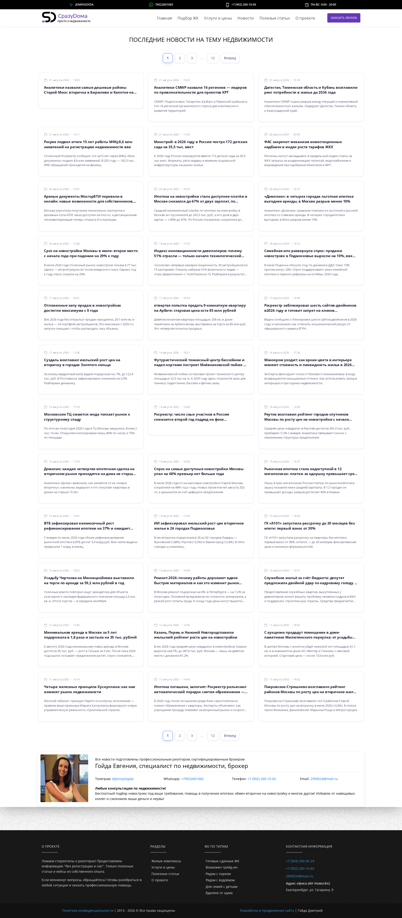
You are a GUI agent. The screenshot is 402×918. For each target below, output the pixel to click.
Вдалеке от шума (219, 893)
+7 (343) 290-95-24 (300, 861)
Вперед (230, 58)
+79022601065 (192, 779)
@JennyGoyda (123, 779)
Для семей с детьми (222, 886)
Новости (246, 18)
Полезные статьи (165, 874)
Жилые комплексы (166, 861)
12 (213, 58)
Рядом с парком (218, 874)
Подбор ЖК (188, 18)
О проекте (305, 18)
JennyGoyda (84, 5)
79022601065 (164, 5)
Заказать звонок (344, 18)
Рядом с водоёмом (220, 880)
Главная (164, 18)
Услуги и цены (218, 18)
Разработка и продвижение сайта (267, 910)
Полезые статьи (274, 18)
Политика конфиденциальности (87, 910)
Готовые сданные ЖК (222, 861)
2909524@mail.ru (324, 779)
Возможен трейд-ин (222, 867)
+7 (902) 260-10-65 (243, 5)
